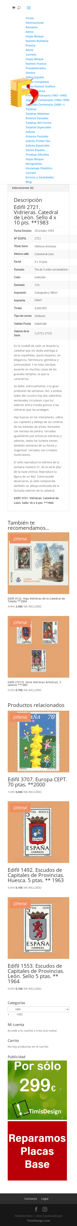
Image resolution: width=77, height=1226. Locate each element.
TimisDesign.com (38, 1220)
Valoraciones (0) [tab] (23, 188)
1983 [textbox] (15, 1014)
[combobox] (15, 1014)
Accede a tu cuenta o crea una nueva (32, 1030)
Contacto (30, 1198)
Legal (44, 1198)
